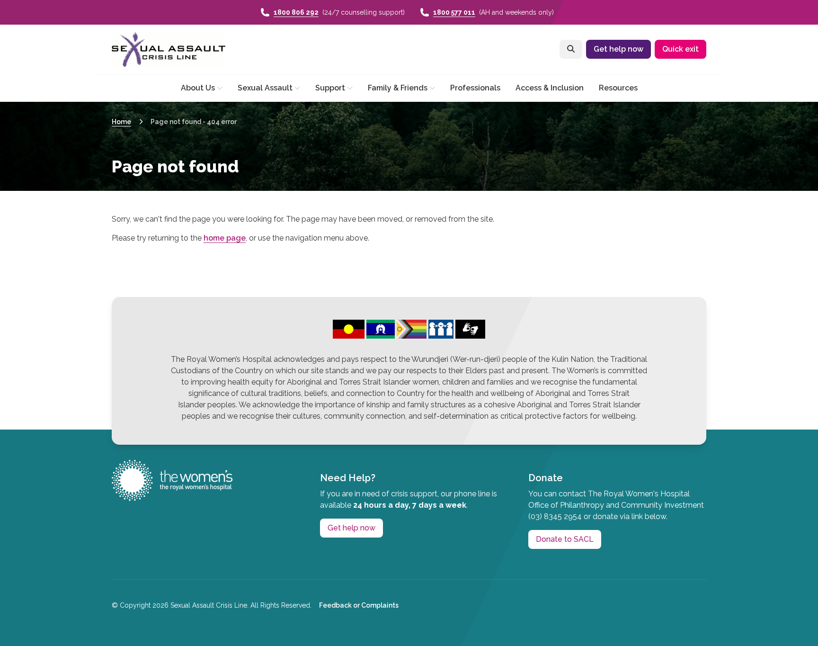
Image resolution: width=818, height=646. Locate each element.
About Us (198, 87)
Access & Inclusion (550, 87)
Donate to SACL (565, 539)
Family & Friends (397, 87)
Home (121, 122)
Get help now (618, 49)
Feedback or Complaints (359, 605)
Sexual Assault (265, 87)
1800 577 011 (454, 12)
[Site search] (571, 49)
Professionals (475, 87)
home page (225, 237)
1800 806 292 (296, 12)
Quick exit (680, 49)
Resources (618, 87)
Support (330, 87)
